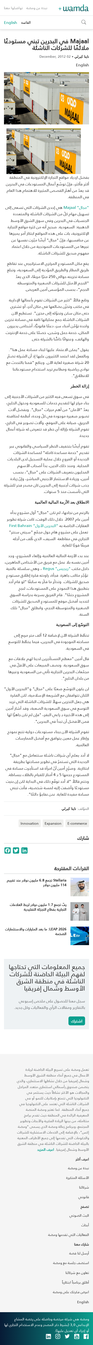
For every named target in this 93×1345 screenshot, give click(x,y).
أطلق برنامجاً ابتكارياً (75, 1282)
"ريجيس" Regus (57, 568)
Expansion (53, 823)
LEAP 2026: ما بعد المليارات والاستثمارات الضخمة (35, 931)
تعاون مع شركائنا (77, 1272)
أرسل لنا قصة (79, 1253)
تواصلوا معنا (13, 7)
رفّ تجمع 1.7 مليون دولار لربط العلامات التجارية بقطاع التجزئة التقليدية (38, 907)
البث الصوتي (79, 1215)
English (10, 22)
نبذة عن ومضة (36, 7)
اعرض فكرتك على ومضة (71, 1291)
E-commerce (77, 823)
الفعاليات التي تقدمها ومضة (68, 1234)
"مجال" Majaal (76, 207)
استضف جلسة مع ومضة (71, 1262)
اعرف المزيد (45, 1149)
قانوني (83, 1196)
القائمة (26, 22)
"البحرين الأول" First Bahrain (33, 525)
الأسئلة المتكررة (77, 1177)
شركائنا (84, 1187)
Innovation (30, 823)
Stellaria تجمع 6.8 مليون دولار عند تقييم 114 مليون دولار (36, 882)
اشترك (76, 1021)
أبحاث (85, 1225)
